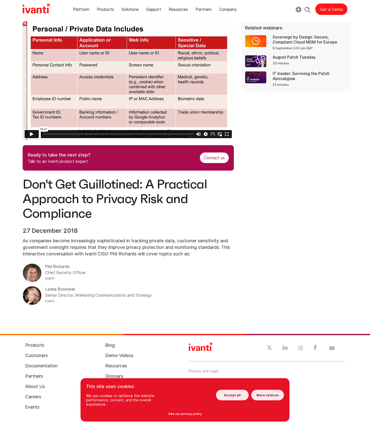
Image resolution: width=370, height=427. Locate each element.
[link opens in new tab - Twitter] (269, 348)
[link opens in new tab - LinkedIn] (285, 348)
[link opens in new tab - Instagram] (300, 348)
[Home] (36, 9)
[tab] (81, 10)
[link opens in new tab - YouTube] (332, 348)
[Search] (307, 9)
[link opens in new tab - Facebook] (315, 348)
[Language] (297, 10)
